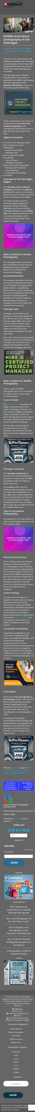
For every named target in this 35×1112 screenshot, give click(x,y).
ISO (14, 617)
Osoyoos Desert (13, 404)
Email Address (9, 852)
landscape (16, 770)
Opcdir (18, 1016)
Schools (16, 1069)
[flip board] (28, 830)
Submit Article (16, 1042)
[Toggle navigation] (30, 4)
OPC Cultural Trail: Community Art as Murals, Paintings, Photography (19, 910)
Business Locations (16, 1039)
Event (16, 1059)
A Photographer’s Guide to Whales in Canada (18, 952)
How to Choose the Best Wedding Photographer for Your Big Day (18, 942)
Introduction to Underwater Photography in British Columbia (11, 786)
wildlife (21, 773)
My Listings (16, 1036)
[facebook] (13, 830)
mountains (24, 770)
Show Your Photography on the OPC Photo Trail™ (19, 920)
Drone (16, 1055)
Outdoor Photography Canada (17, 1105)
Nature (16, 1062)
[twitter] (17, 830)
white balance (22, 617)
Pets (16, 1065)
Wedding (16, 1072)
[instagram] (20, 830)
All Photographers (16, 1029)
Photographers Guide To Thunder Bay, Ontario (27, 786)
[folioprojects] (9, 830)
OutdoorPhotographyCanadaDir (18, 1020)
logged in (17, 819)
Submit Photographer (16, 1032)
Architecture (16, 1052)
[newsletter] (24, 830)
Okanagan (14, 773)
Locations (15, 768)
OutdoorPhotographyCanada (18, 1013)
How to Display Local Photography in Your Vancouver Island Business (19, 930)
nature (6, 773)
